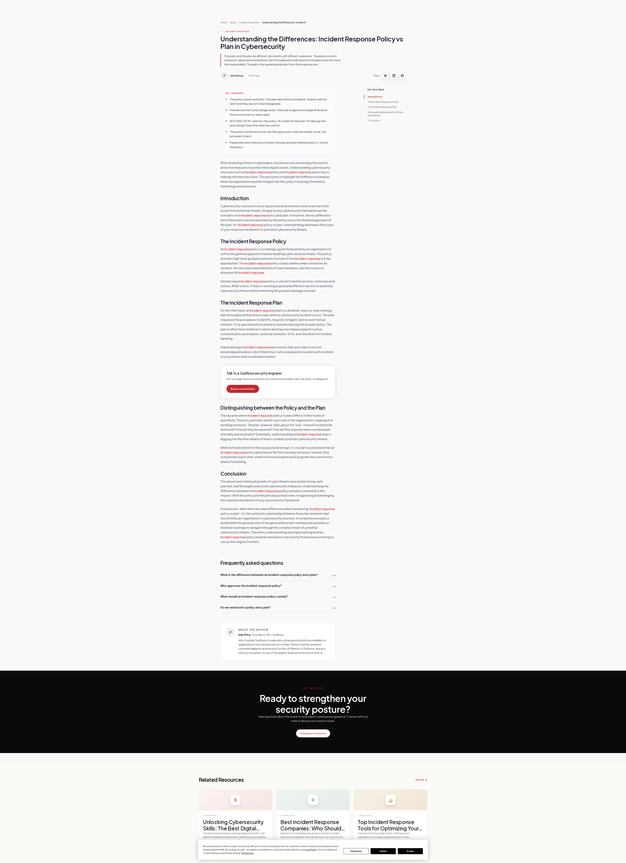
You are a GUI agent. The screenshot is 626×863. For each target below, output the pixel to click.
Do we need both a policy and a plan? (245, 607)
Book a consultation (243, 388)
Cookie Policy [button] (310, 849)
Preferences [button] (247, 853)
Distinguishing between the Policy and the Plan (385, 114)
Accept (410, 851)
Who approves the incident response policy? (251, 585)
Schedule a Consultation (313, 733)
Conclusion (374, 120)
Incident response (257, 172)
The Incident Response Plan (382, 106)
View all (419, 779)
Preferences (356, 851)
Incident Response (237, 31)
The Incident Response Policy (383, 101)
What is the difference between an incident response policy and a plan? (269, 575)
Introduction (375, 96)
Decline (383, 851)
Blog (233, 22)
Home (223, 22)
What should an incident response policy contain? (254, 596)
